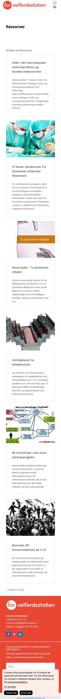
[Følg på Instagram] (14, 634)
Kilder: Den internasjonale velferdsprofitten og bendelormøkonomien (29, 67)
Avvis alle (26, 692)
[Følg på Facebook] (8, 634)
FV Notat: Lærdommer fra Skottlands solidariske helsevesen (29, 171)
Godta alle (11, 692)
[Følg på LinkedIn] (20, 634)
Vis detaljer (10, 686)
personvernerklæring (17, 682)
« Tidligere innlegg (15, 589)
